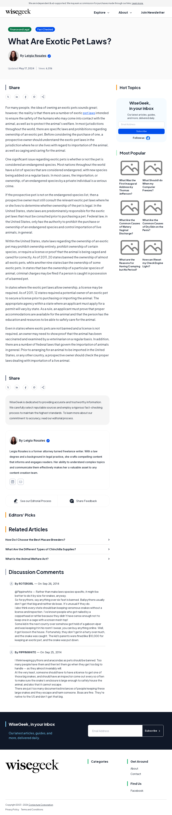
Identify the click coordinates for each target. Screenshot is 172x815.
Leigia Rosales (35, 55)
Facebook (137, 790)
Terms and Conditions (32, 809)
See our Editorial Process (35, 501)
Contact (136, 774)
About (134, 768)
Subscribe (141, 131)
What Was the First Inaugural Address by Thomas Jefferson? (128, 187)
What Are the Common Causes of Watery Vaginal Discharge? (129, 226)
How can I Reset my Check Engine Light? (152, 263)
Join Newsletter (153, 12)
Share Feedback (86, 501)
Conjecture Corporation (41, 805)
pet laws (89, 113)
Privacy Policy (12, 809)
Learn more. (137, 3)
